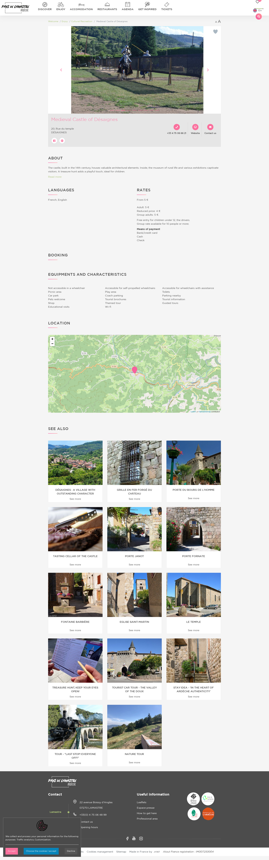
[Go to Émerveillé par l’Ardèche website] (208, 813)
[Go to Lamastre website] (207, 798)
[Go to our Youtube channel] (133, 838)
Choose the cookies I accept (41, 851)
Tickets (166, 9)
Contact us (86, 822)
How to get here (147, 813)
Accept (12, 851)
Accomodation (81, 9)
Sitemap (121, 852)
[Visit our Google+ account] (62, 140)
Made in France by (141, 852)
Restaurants (107, 9)
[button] (61, 70)
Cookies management (100, 852)
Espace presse (145, 808)
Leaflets (141, 802)
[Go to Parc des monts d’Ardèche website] (194, 813)
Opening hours (89, 827)
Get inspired (147, 9)
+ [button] (52, 339)
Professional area (147, 818)
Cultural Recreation (81, 21)
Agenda (128, 9)
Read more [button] (54, 177)
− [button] (52, 344)
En (260, 10)
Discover (45, 9)
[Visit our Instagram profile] (141, 838)
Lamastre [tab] (55, 812)
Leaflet (193, 411)
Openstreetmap (205, 411)
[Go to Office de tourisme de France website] (193, 798)
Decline (71, 851)
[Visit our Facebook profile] (127, 838)
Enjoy (60, 9)
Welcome (53, 21)
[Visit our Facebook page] (54, 140)
